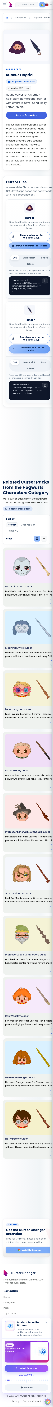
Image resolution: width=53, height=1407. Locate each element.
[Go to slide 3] (11, 1380)
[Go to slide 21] (45, 1380)
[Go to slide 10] (24, 1380)
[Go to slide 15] (34, 1380)
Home (7, 1297)
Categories (9, 1302)
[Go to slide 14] (32, 1380)
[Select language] (48, 4)
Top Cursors (10, 1313)
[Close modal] (45, 687)
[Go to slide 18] (39, 1380)
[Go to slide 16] (36, 1380)
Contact (36, 1401)
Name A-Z (13, 530)
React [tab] (44, 257)
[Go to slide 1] (5, 1380)
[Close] (46, 1323)
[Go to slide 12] (28, 1380)
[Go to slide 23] (26, 1381)
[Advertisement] (26, 441)
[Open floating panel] (47, 1401)
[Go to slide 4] (13, 1380)
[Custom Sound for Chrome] (26, 1352)
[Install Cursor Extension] (42, 4)
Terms (26, 1401)
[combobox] (27, 4)
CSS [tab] (15, 257)
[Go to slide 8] (20, 1380)
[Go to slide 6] (16, 1380)
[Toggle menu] (4, 4)
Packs (6, 1307)
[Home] (7, 17)
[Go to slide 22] (47, 1380)
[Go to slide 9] (22, 1380)
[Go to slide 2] (8, 1380)
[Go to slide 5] (14, 1380)
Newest (12, 524)
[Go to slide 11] (26, 1380)
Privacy (15, 1401)
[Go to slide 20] (43, 1380)
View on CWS (25, 1375)
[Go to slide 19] (41, 1380)
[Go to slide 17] (37, 1380)
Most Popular (28, 524)
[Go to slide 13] (30, 1380)
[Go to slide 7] (18, 1380)
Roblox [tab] (30, 263)
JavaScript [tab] (29, 257)
